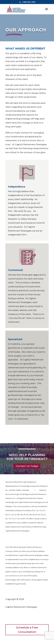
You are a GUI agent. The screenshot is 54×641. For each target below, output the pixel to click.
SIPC (37, 490)
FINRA (31, 490)
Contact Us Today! (27, 466)
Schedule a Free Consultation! (27, 629)
